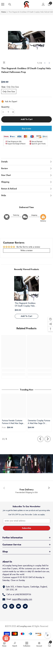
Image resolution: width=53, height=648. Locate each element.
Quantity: (5, 106)
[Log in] (43, 4)
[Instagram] (4, 606)
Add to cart (26, 119)
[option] (26, 40)
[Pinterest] (11, 606)
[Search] (9, 4)
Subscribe (26, 528)
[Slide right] (48, 439)
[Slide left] (40, 439)
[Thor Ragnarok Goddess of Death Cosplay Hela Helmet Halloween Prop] (26, 288)
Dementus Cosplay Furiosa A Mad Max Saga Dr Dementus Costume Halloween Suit (39, 422)
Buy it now (26, 129)
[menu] (2, 4)
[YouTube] (18, 606)
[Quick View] (37, 278)
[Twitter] (25, 606)
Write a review (26, 250)
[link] (13, 370)
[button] (45, 63)
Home (3, 12)
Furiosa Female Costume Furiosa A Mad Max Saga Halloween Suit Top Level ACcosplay (12, 422)
